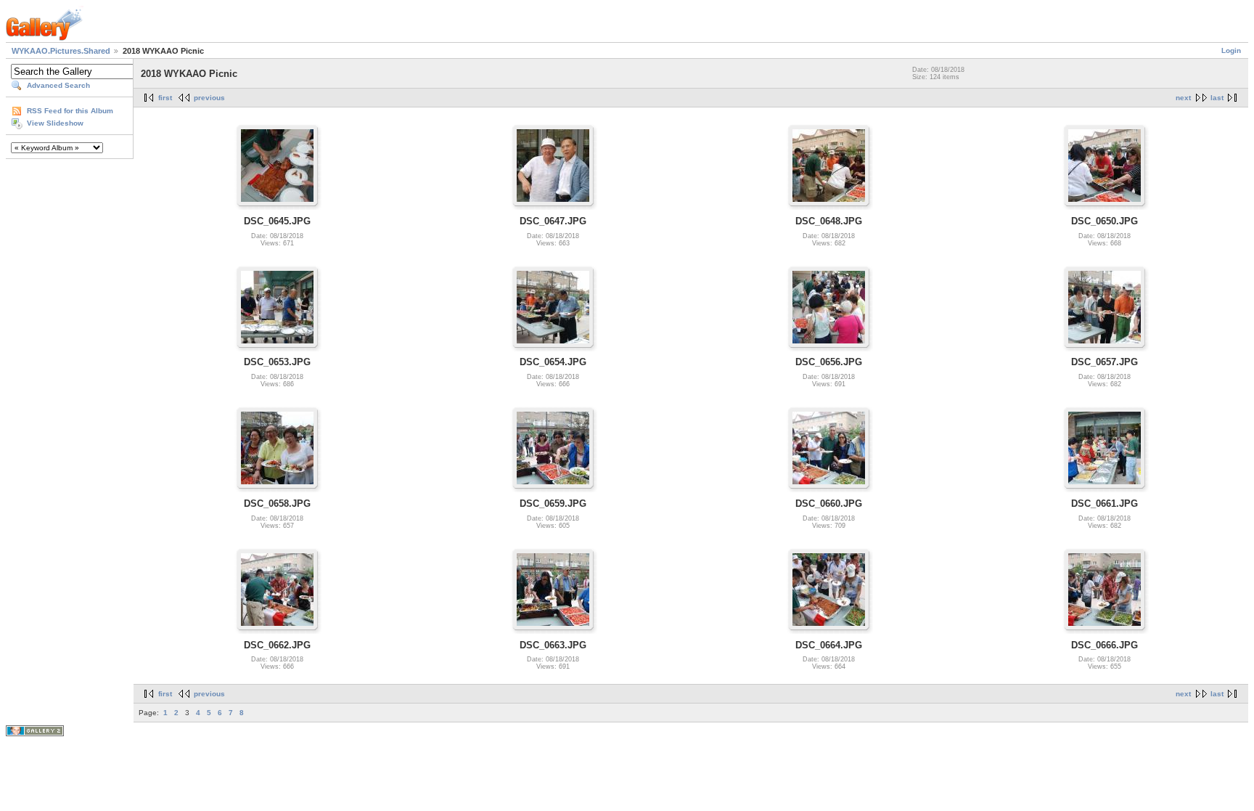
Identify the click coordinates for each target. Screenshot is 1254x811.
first (165, 98)
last (1217, 98)
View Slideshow (55, 123)
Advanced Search (58, 85)
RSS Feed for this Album (70, 111)
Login (1231, 50)
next (1183, 98)
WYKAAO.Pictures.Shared (61, 50)
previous (209, 98)
